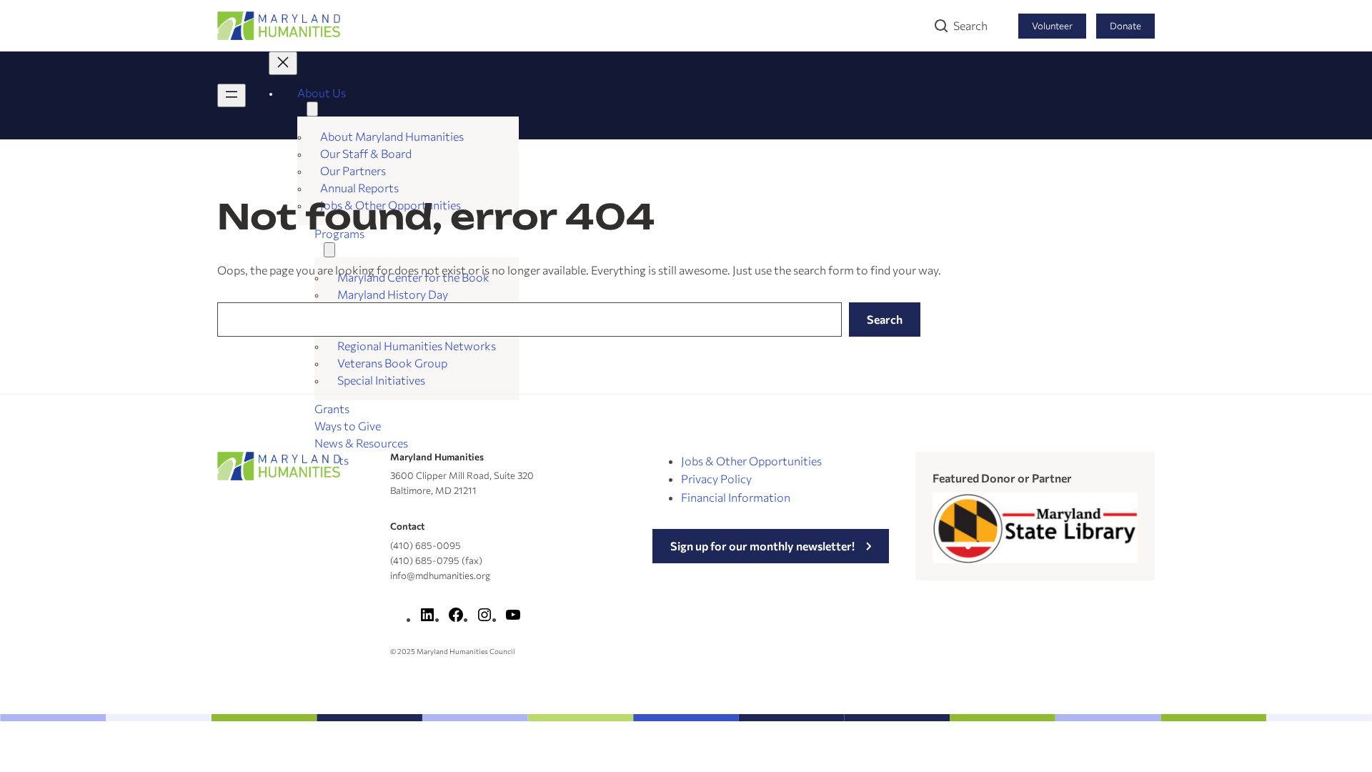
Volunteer (1052, 25)
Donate (1125, 25)
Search (970, 25)
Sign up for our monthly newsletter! (762, 546)
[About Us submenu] (312, 109)
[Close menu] (283, 63)
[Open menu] (231, 95)
